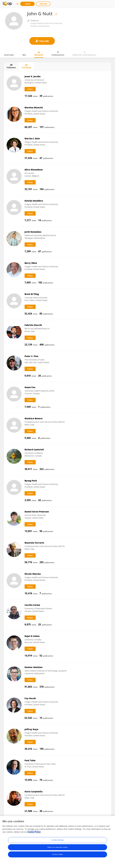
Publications (58, 53)
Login (27, 4)
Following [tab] (26, 66)
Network (38, 53)
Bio (24, 54)
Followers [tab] (11, 66)
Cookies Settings (57, 840)
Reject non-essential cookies (57, 847)
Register (43, 4)
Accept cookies (57, 854)
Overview (9, 54)
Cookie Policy (34, 832)
